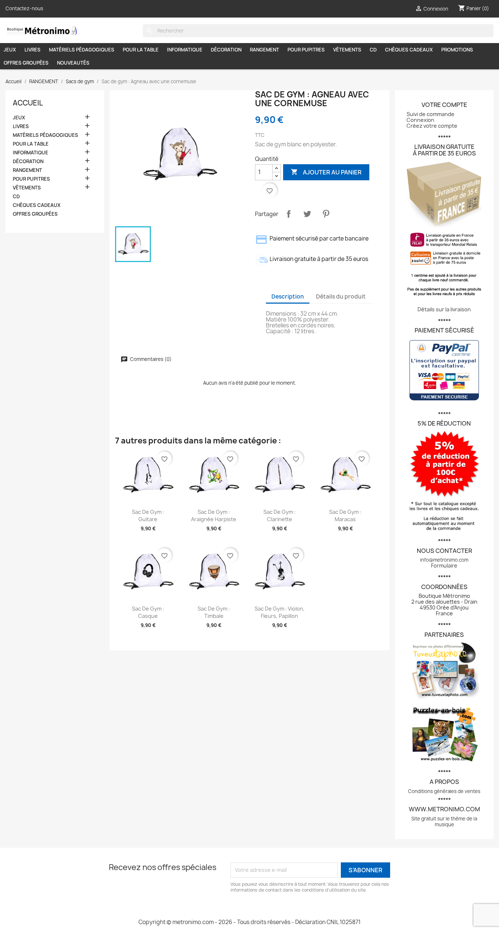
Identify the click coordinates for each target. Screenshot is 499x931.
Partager (288, 214)
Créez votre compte (432, 125)
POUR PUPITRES (306, 49)
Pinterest (326, 214)
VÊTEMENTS (347, 49)
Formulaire (444, 565)
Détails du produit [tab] (341, 296)
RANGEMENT (264, 49)
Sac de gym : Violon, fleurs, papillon (280, 612)
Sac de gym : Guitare (148, 515)
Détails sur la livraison (444, 309)
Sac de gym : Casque (148, 612)
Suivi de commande (430, 114)
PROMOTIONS (457, 49)
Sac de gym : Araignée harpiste (213, 515)
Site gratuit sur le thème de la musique (444, 821)
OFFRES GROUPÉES (26, 62)
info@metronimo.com (444, 560)
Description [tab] (287, 296)
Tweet (307, 214)
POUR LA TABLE (141, 49)
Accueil (28, 103)
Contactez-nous (24, 8)
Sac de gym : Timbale (214, 612)
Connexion (420, 119)
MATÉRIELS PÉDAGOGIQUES (81, 49)
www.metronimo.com (444, 809)
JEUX (10, 49)
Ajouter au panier (326, 172)
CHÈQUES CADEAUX (409, 49)
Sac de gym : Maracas (345, 515)
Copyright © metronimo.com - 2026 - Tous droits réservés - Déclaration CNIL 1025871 (249, 922)
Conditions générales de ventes (444, 791)
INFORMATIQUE (184, 49)
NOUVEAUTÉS (73, 62)
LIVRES (32, 49)
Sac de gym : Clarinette (279, 515)
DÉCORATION (226, 49)
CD (373, 49)
